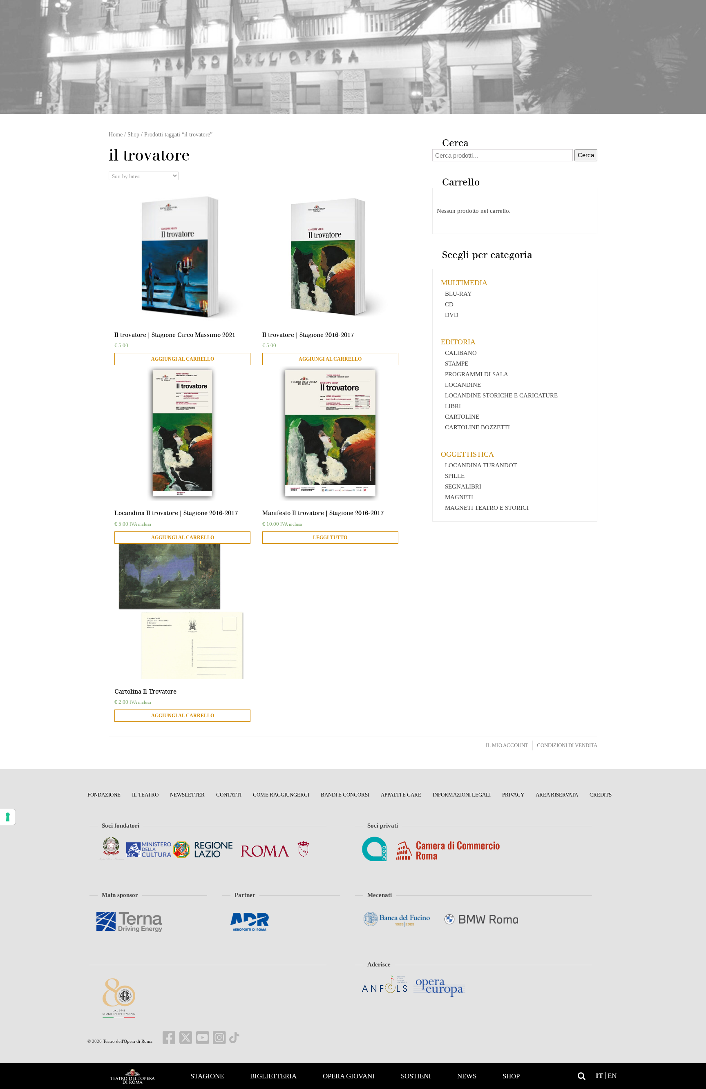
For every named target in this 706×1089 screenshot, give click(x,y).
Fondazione (104, 795)
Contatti (228, 795)
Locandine (463, 385)
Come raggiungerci (281, 795)
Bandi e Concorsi (345, 795)
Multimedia (464, 283)
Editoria (458, 342)
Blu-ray (458, 293)
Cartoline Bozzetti (477, 427)
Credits (601, 795)
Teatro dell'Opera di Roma (127, 1041)
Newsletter (187, 795)
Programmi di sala (476, 374)
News (466, 1076)
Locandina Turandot (481, 465)
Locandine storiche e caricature (501, 395)
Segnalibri (463, 486)
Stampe (456, 363)
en (612, 1075)
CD (449, 304)
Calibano (461, 353)
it (599, 1075)
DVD (451, 315)
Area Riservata (557, 795)
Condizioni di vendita (567, 745)
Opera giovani (349, 1076)
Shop (511, 1076)
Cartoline (462, 416)
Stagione (207, 1076)
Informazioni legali (462, 795)
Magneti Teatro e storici (487, 507)
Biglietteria (273, 1076)
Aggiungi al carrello (182, 359)
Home (132, 1076)
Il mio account (507, 745)
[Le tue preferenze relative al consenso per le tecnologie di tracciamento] (8, 817)
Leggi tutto (330, 537)
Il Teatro (145, 795)
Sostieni (416, 1076)
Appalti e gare (401, 795)
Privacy (513, 795)
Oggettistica (467, 454)
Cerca (586, 155)
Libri (453, 406)
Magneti (459, 497)
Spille (455, 476)
